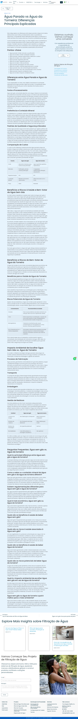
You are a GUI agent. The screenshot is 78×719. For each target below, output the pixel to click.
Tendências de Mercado (61, 75)
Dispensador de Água (19, 713)
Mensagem (3, 683)
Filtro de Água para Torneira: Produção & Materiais (37, 629)
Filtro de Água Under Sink (20, 706)
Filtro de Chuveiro (18, 708)
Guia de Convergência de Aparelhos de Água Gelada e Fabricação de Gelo (63, 643)
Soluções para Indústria (60, 70)
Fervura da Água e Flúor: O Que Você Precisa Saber (14, 629)
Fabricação (5, 710)
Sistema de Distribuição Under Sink (20, 710)
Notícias (49, 702)
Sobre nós (4, 702)
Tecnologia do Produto (60, 68)
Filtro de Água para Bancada (21, 704)
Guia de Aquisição (59, 73)
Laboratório (5, 708)
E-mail (2, 677)
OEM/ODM (4, 704)
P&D (3, 706)
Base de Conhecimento (60, 72)
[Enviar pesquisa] (61, 2)
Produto (16, 702)
